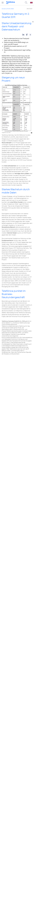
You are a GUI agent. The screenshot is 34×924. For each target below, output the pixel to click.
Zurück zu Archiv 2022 (8, 8)
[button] (23, 34)
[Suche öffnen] (26, 2)
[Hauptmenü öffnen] (2, 2)
